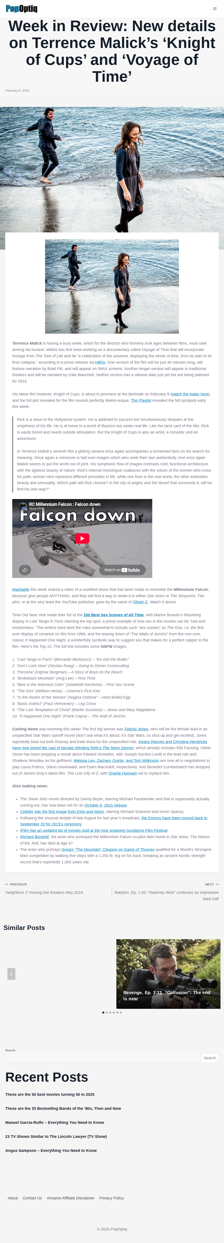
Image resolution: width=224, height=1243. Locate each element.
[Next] (213, 974)
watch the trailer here (190, 394)
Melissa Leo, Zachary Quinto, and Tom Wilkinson (116, 760)
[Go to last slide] (11, 974)
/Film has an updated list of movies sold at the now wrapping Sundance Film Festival (93, 830)
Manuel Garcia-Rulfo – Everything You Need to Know (54, 1122)
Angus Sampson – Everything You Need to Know (51, 1150)
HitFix (100, 362)
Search (10, 1050)
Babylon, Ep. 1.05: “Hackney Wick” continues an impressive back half (167, 892)
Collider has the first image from (62, 811)
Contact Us (32, 1198)
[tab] (103, 1012)
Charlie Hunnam (122, 773)
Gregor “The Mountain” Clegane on (107, 849)
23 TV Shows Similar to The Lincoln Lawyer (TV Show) (56, 1136)
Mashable (20, 589)
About (13, 1198)
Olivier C (140, 602)
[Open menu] (215, 8)
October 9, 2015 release (106, 805)
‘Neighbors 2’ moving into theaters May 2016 (44, 889)
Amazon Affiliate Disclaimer (70, 1198)
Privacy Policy (111, 1198)
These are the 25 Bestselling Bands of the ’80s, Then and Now (63, 1108)
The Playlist (141, 400)
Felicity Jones (136, 729)
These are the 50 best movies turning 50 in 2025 (49, 1094)
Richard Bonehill (34, 837)
